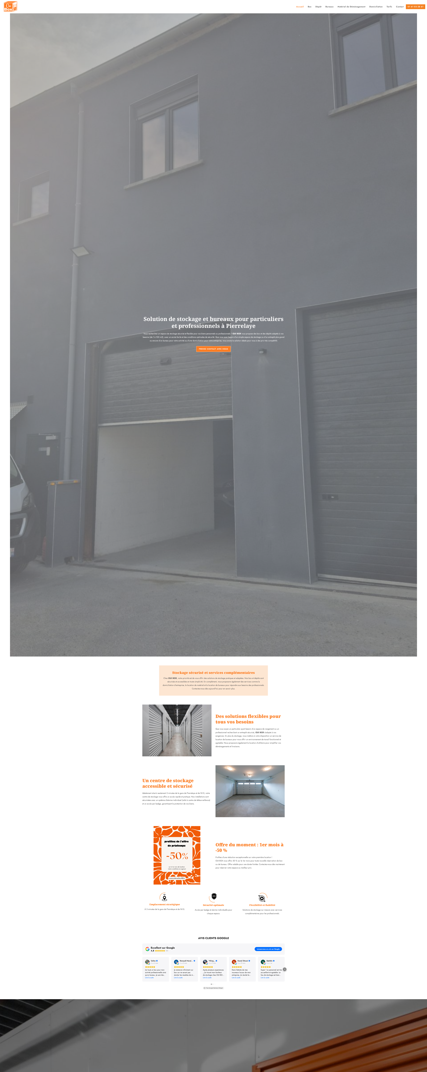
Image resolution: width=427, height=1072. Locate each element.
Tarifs (389, 6)
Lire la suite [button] (149, 977)
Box (309, 6)
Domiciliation (376, 6)
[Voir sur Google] (147, 962)
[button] (142, 969)
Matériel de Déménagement (351, 6)
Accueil (300, 6)
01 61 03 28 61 (415, 6)
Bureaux (329, 6)
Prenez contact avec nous (213, 349)
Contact (400, 6)
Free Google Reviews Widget (214, 988)
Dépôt (318, 6)
